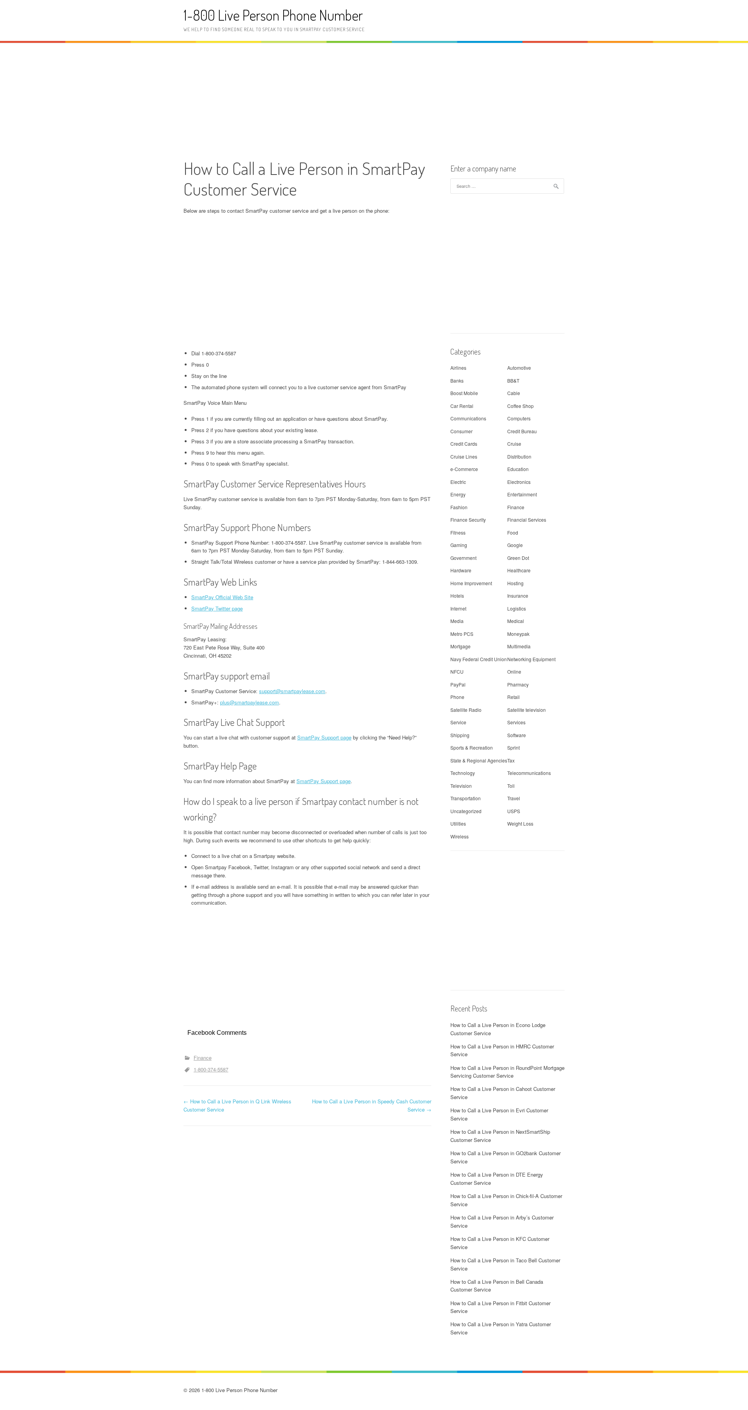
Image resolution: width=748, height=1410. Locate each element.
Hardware (460, 570)
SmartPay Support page (324, 737)
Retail (513, 697)
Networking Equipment (531, 659)
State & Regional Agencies (478, 760)
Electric (458, 481)
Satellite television (526, 709)
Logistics (516, 608)
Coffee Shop (520, 405)
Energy (458, 494)
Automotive (519, 367)
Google (515, 545)
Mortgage (460, 646)
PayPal (458, 684)
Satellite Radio (466, 709)
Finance (203, 1057)
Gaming (458, 545)
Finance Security (468, 519)
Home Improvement (471, 583)
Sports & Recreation (471, 747)
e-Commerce (464, 469)
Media (457, 621)
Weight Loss (520, 823)
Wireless (459, 836)
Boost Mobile (464, 393)
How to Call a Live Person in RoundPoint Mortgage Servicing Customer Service (507, 1072)
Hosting (515, 583)
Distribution (519, 456)
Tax (511, 760)
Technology (462, 772)
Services (516, 722)
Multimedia (519, 646)
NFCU (457, 671)
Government (463, 557)
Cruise (514, 443)
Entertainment (522, 494)
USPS (513, 811)
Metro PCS (461, 633)
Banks (457, 380)
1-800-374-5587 (211, 1069)
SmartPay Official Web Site (222, 597)
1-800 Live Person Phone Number (273, 15)
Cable (513, 393)
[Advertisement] (374, 99)
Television (461, 785)
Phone (457, 697)
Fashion (459, 507)
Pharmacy (518, 684)
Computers (519, 418)
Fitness (458, 532)
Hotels (457, 595)
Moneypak (518, 633)
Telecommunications (529, 772)
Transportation (465, 798)
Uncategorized (466, 811)
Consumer (461, 431)
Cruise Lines (463, 456)
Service (458, 722)
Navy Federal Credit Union (478, 659)
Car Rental (461, 405)
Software (516, 735)
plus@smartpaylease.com (249, 702)
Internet (458, 608)
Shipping (459, 735)
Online (514, 671)
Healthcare (519, 570)
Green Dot (518, 557)
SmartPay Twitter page (217, 608)
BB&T (513, 380)
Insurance (517, 595)
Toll (511, 785)
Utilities (458, 823)
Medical (515, 621)
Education (518, 469)
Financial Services (526, 519)
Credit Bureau (522, 431)
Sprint (513, 747)
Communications (468, 418)
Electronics (519, 481)
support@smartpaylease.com (292, 691)
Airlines (458, 367)
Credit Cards (463, 443)
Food (512, 532)
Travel (513, 798)
